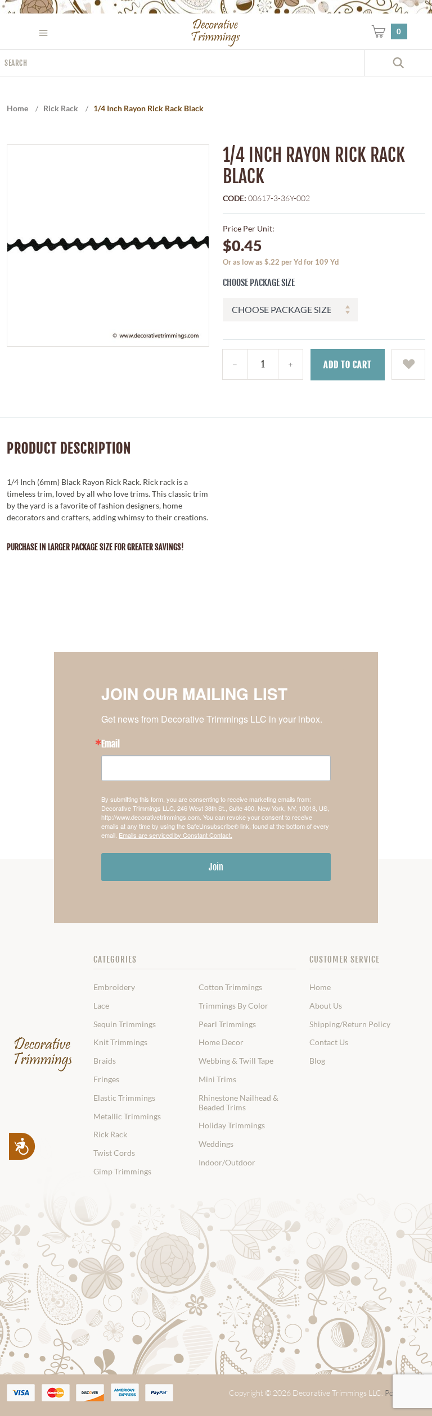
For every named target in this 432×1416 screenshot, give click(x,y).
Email (110, 743)
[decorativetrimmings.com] (43, 1054)
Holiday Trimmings (232, 1125)
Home (320, 987)
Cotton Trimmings (230, 987)
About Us (325, 1005)
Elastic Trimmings (124, 1097)
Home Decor (221, 1042)
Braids (104, 1060)
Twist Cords (114, 1153)
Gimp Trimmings (122, 1171)
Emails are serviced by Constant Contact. (175, 834)
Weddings (216, 1144)
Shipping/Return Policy (349, 1024)
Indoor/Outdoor (227, 1162)
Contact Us (328, 1042)
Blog (317, 1060)
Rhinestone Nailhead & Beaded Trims (238, 1102)
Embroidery (114, 987)
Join (216, 867)
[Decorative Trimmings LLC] (215, 33)
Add (347, 364)
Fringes (106, 1079)
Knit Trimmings (120, 1042)
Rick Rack (110, 1134)
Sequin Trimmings (124, 1024)
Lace (101, 1005)
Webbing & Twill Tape (236, 1060)
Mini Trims (217, 1079)
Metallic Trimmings (127, 1116)
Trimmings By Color (233, 1005)
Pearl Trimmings (227, 1024)
